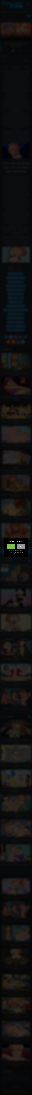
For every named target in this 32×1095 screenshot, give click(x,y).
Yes (11, 546)
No (21, 546)
